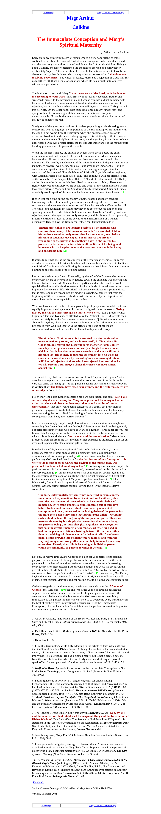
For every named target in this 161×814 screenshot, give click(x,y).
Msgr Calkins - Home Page (110, 12)
